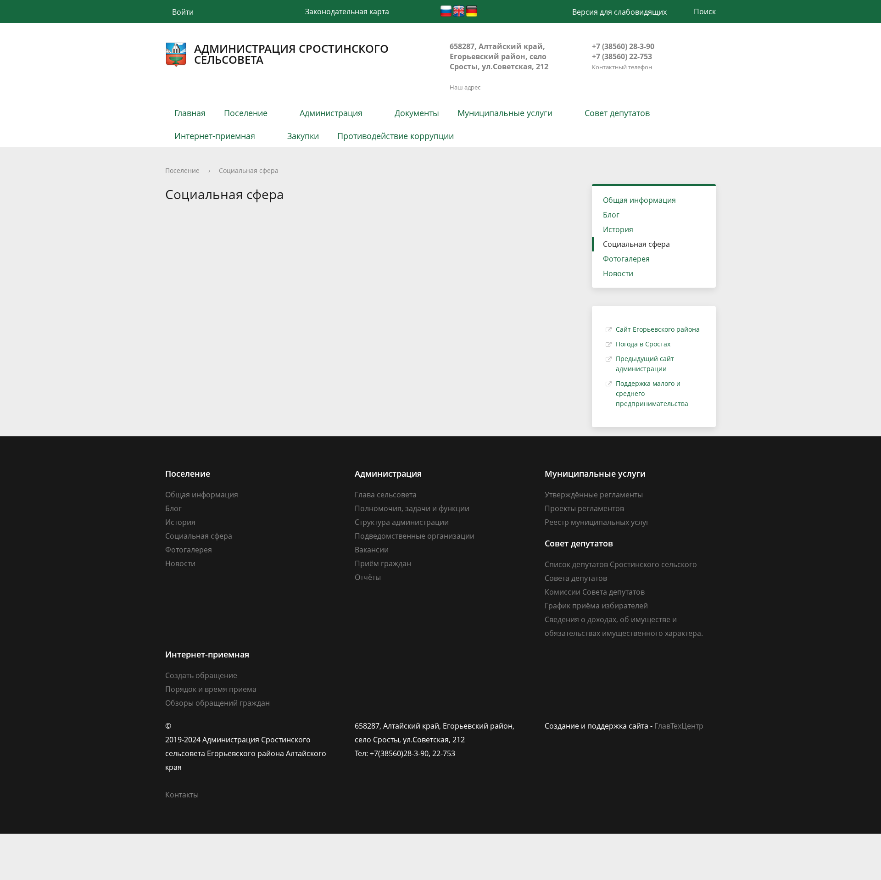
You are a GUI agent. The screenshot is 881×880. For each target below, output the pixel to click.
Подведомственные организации (414, 536)
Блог (611, 215)
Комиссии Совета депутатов (595, 592)
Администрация (331, 112)
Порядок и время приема (210, 689)
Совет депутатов (617, 112)
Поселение (246, 112)
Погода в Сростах (643, 344)
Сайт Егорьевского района (658, 329)
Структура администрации (402, 522)
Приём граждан (383, 563)
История (618, 229)
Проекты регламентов (584, 508)
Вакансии (372, 550)
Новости (618, 273)
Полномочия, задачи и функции (412, 508)
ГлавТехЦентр (678, 726)
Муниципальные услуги (504, 112)
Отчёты (368, 577)
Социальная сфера (249, 170)
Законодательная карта (347, 11)
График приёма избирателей (596, 606)
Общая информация (639, 200)
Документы (417, 112)
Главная (190, 112)
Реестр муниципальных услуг (597, 522)
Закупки (303, 135)
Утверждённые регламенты (594, 495)
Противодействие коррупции (395, 135)
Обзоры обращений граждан (217, 703)
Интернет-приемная (214, 135)
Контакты (182, 795)
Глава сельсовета (386, 495)
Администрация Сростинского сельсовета (291, 54)
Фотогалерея (626, 259)
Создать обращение (201, 675)
